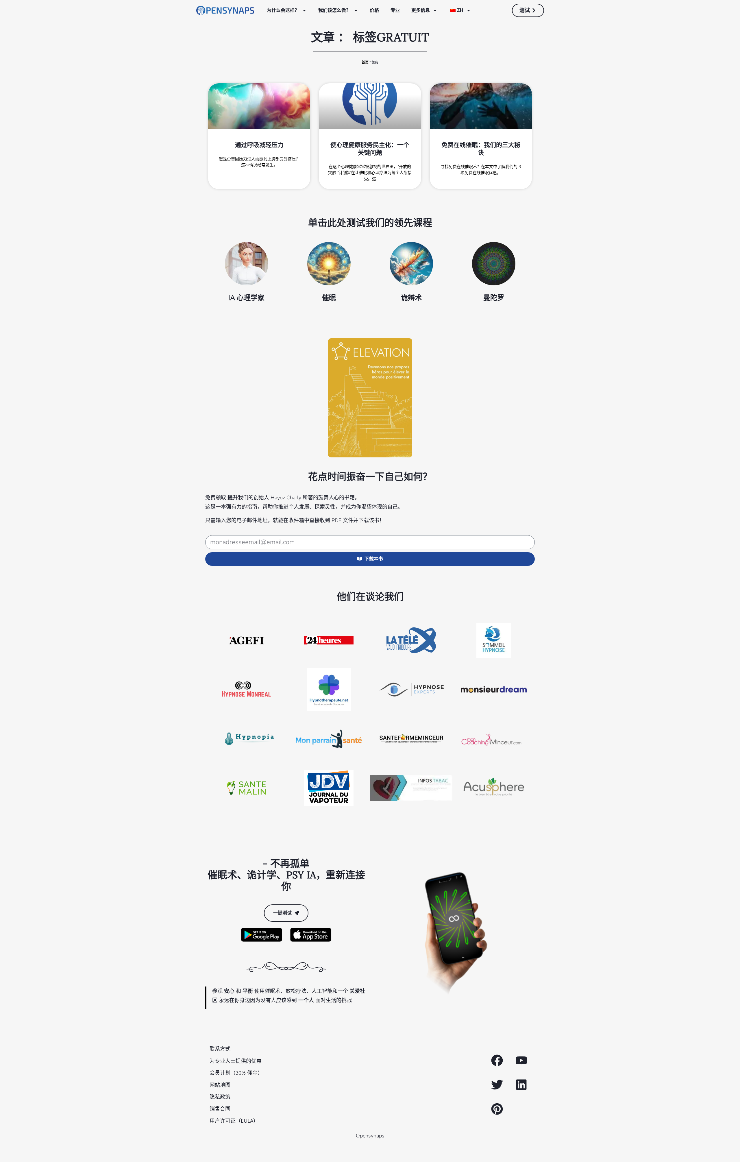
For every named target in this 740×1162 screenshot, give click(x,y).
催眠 (329, 297)
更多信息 (420, 10)
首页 (365, 62)
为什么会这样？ (283, 10)
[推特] (497, 1085)
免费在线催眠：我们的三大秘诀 (480, 148)
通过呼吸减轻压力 (259, 145)
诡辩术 (411, 297)
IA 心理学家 (246, 297)
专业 (395, 10)
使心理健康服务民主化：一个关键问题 (369, 148)
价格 (374, 10)
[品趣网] (497, 1109)
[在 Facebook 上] (497, 1060)
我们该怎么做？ (334, 10)
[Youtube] (521, 1060)
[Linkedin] (521, 1085)
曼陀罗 (493, 297)
